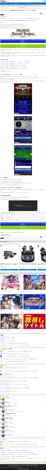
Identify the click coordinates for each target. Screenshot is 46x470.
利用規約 (14, 465)
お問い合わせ (10, 465)
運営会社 (17, 465)
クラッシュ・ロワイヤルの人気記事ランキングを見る (7, 376)
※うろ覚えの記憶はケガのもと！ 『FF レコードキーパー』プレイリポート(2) (12, 27)
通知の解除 (27, 465)
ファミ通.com (31, 465)
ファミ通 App (3, 1)
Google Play (23, 46)
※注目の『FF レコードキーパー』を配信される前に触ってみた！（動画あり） (12, 24)
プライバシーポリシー (22, 465)
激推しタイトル (25, 7)
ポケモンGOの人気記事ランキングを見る (5, 386)
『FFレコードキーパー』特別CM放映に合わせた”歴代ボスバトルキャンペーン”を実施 (29, 5)
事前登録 (20, 7)
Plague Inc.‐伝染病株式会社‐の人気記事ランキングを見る (7, 383)
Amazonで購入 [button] (9, 269)
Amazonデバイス (17, 243)
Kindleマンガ (12, 243)
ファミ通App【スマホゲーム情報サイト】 (5, 5)
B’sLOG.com (35, 465)
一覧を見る (43, 241)
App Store (23, 41)
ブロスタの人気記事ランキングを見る (5, 393)
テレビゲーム (24, 243)
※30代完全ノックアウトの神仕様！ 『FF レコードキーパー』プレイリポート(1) (12, 25)
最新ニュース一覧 (14, 5)
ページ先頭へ (43, 462)
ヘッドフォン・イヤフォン (5, 243)
